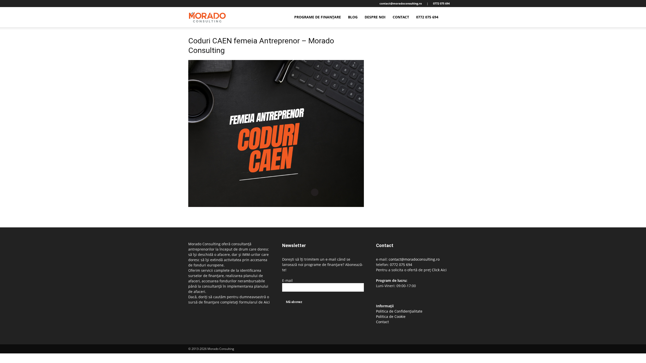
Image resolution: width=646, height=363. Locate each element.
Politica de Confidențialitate (399, 311)
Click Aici (439, 269)
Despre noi (375, 17)
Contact (401, 17)
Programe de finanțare (317, 17)
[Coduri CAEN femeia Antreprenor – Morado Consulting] (276, 205)
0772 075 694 (427, 17)
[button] (452, 17)
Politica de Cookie (391, 316)
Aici (267, 302)
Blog (353, 17)
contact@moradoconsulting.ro (414, 259)
